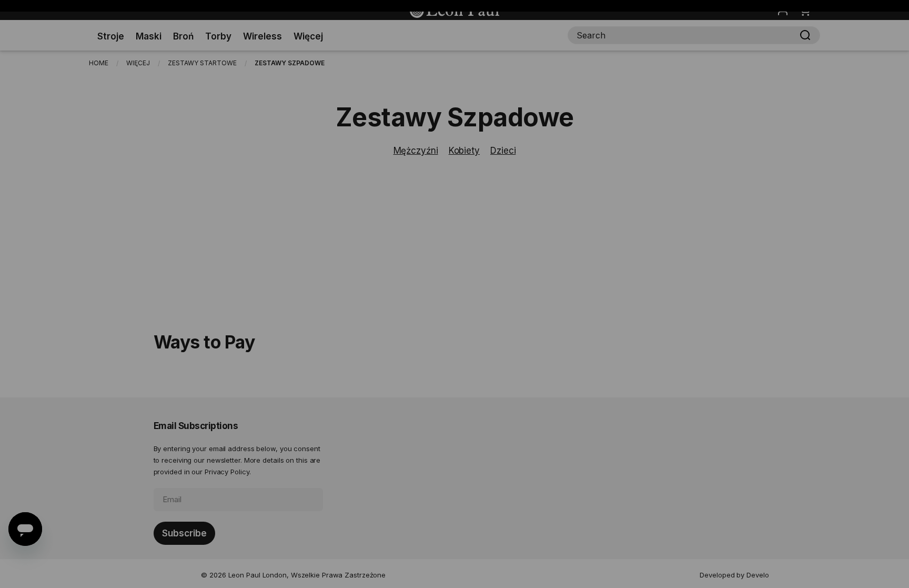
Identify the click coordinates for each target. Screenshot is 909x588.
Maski (148, 36)
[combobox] (694, 35)
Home (98, 63)
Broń (183, 36)
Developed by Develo (734, 575)
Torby (218, 36)
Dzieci (503, 150)
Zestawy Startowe (202, 63)
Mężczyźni (415, 150)
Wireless (262, 36)
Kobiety (464, 150)
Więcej (308, 36)
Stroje (110, 36)
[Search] (805, 35)
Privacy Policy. (228, 471)
